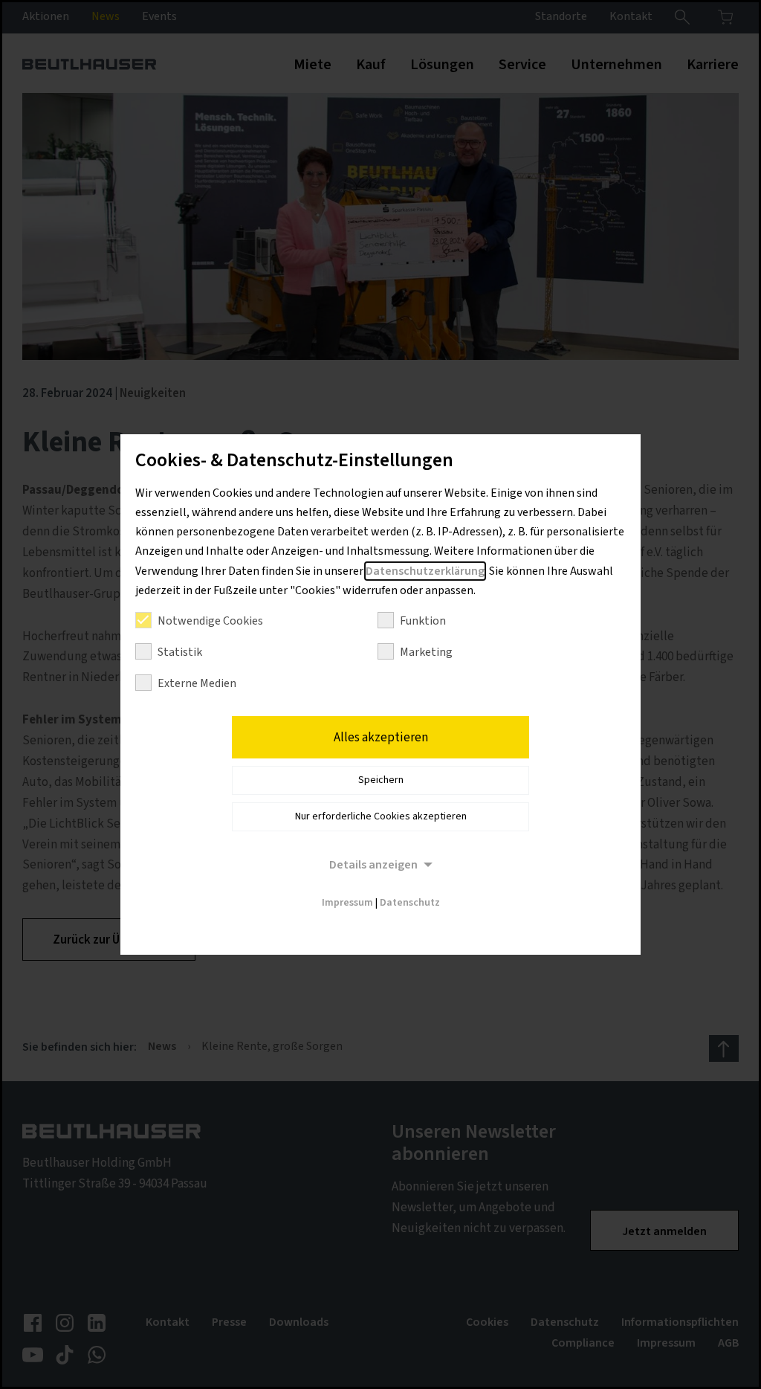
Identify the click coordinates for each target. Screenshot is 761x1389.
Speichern (381, 780)
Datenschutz (410, 902)
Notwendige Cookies (210, 621)
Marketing (426, 652)
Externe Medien (197, 683)
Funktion (423, 621)
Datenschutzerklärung (425, 571)
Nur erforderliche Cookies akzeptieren (381, 816)
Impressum (347, 902)
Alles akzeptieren (381, 738)
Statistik (180, 652)
